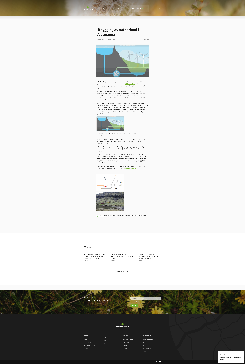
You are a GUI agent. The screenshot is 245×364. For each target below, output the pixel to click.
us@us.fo (104, 216)
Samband (145, 345)
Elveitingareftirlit (87, 351)
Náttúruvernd (106, 343)
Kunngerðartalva (127, 342)
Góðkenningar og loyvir (128, 339)
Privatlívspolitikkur (147, 348)
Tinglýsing (86, 348)
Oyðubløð (125, 348)
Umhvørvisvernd (107, 347)
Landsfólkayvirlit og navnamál (90, 345)
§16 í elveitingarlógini (129, 84)
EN (156, 8)
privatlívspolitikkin (143, 302)
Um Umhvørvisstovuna (148, 339)
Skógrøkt (105, 340)
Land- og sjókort (87, 342)
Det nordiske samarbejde (108, 350)
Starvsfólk (125, 345)
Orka (104, 337)
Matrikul (85, 339)
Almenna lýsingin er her (130, 168)
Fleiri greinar (120, 271)
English (144, 351)
